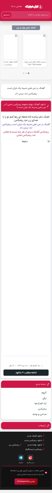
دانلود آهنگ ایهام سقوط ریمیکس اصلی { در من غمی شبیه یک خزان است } (25, 106)
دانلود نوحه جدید (34, 445)
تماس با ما (16, 6)
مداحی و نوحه (40, 414)
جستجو (7, 15)
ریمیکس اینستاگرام (33, 449)
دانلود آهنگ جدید (34, 436)
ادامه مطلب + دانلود (26, 372)
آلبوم (44, 392)
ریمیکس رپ (14, 445)
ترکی (44, 398)
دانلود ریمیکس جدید (33, 440)
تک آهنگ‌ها (35, 365)
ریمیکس (42, 408)
